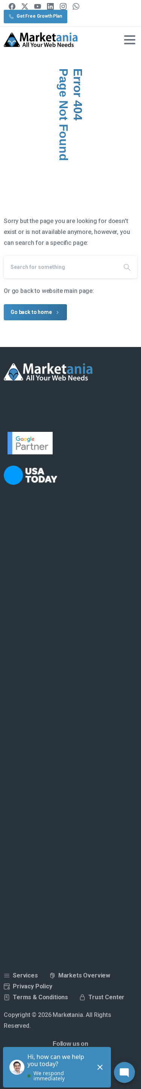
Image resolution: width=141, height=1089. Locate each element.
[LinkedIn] (50, 6)
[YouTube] (37, 6)
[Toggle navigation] (129, 39)
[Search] (127, 267)
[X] (24, 6)
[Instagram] (63, 6)
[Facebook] (12, 6)
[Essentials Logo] (48, 372)
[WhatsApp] (76, 6)
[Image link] (35, 475)
